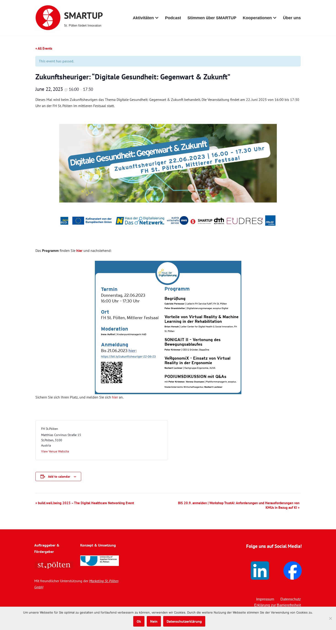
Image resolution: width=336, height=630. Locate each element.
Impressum (265, 599)
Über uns (292, 18)
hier (115, 397)
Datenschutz (290, 599)
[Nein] (330, 618)
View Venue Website (55, 451)
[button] (157, 18)
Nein (153, 621)
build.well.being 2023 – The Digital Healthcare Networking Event (84, 503)
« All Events (43, 48)
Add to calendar (59, 476)
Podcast (173, 18)
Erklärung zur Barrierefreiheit (277, 605)
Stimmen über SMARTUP (211, 18)
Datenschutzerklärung (184, 621)
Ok (139, 621)
